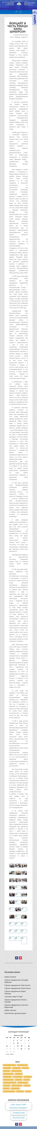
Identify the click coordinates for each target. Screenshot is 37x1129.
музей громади (17, 1085)
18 (21, 1046)
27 (29, 1049)
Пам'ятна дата (8, 1079)
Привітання (15, 1088)
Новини (23, 37)
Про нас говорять (9, 1091)
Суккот (27, 1085)
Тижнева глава (22, 1082)
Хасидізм (28, 1076)
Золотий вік (18, 1076)
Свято (6, 1070)
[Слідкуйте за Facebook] (16, 957)
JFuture (18, 1079)
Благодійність (22, 1064)
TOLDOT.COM (18, 1117)
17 (17, 1046)
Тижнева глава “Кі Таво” (13, 996)
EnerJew (20, 1091)
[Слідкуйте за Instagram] (20, 957)
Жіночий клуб (8, 1073)
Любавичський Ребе (9, 1082)
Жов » (12, 1054)
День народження (9, 1064)
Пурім (6, 1088)
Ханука (19, 1073)
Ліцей (25, 1067)
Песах (26, 1079)
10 (17, 1043)
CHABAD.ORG (19, 1112)
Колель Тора (16, 1070)
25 (21, 1049)
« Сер (7, 1054)
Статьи (6, 1085)
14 (7, 1046)
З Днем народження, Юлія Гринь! (17, 988)
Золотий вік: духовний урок (15, 1013)
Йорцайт (18, 37)
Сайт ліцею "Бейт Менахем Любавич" (18, 1106)
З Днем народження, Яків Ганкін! (17, 985)
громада (16, 1067)
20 (29, 1046)
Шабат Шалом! (10, 977)
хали (28, 1091)
